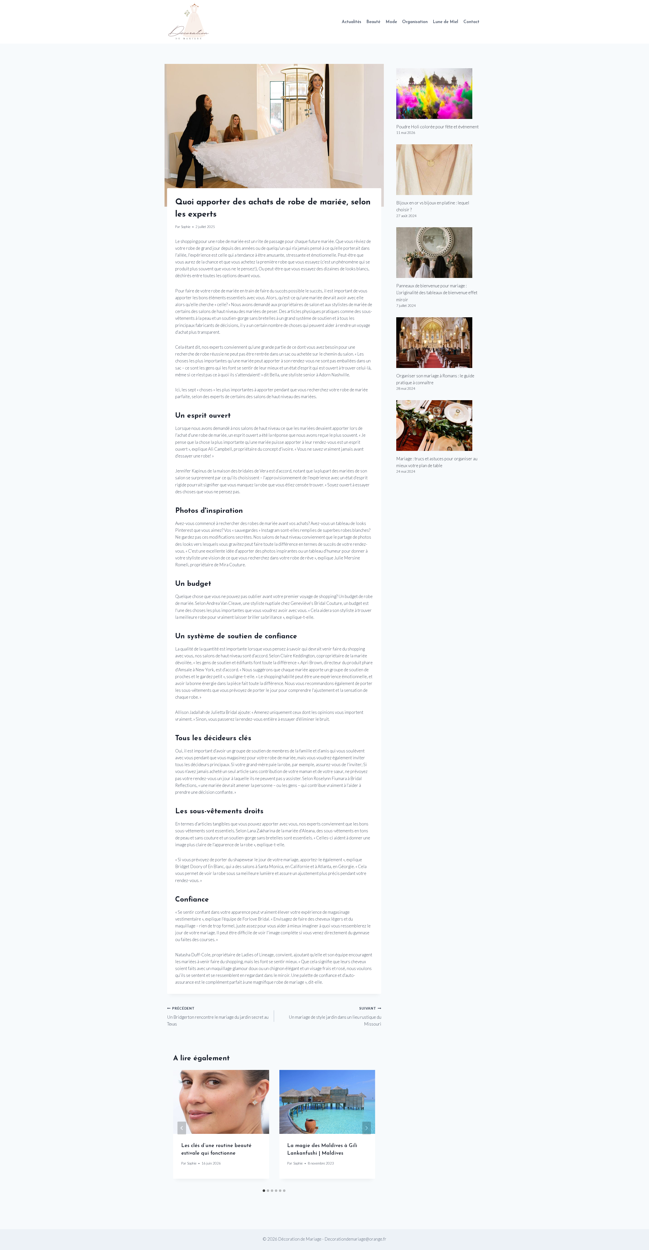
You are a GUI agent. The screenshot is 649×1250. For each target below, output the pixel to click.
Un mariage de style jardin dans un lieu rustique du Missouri (335, 1016)
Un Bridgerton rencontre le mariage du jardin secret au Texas (217, 1016)
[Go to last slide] (181, 1128)
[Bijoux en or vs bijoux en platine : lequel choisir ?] (439, 169)
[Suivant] (366, 1128)
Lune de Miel (445, 22)
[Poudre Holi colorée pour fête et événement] (439, 93)
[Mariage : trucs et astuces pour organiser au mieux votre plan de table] (439, 425)
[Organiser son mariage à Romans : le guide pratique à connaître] (439, 342)
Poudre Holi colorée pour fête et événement (437, 126)
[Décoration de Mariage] (191, 22)
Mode (391, 22)
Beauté (373, 22)
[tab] (264, 1190)
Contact (471, 22)
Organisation (415, 22)
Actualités (351, 22)
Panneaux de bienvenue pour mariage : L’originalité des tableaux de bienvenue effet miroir (436, 292)
